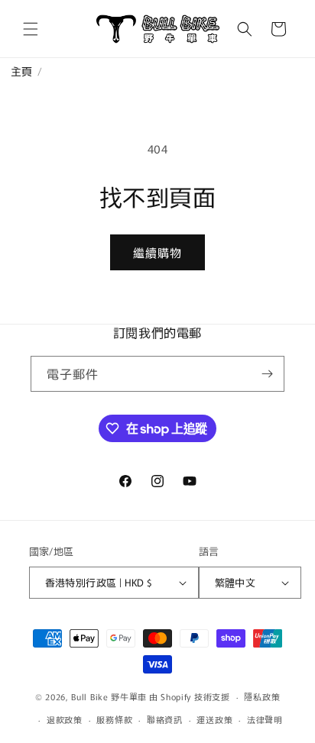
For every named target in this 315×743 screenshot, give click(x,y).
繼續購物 (157, 252)
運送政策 (214, 719)
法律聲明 (265, 719)
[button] (30, 29)
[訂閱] (267, 374)
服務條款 (114, 719)
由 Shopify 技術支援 (189, 696)
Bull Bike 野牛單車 (109, 696)
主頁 (16, 71)
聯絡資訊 (165, 719)
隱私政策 (262, 696)
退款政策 (65, 719)
